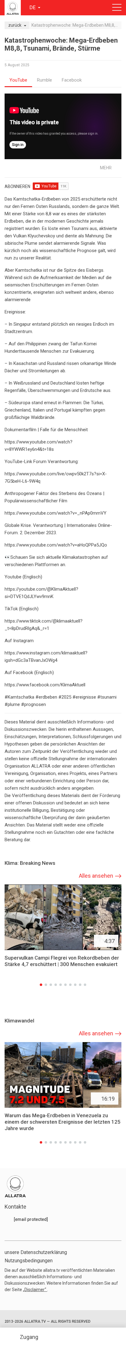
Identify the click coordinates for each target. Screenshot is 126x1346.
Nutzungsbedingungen (29, 1261)
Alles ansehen (96, 875)
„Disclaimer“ (35, 1289)
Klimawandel (19, 1021)
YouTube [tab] (18, 80)
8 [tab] (75, 985)
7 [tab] (70, 985)
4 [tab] (55, 985)
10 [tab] (85, 985)
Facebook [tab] (72, 80)
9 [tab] (80, 985)
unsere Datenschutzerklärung (36, 1252)
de (33, 7)
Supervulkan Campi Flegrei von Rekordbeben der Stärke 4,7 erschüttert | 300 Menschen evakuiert (62, 961)
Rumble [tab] (44, 80)
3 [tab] (51, 985)
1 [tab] (41, 985)
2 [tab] (46, 985)
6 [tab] (65, 985)
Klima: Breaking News (30, 863)
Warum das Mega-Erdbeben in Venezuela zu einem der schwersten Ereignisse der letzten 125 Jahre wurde (62, 1122)
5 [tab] (60, 985)
